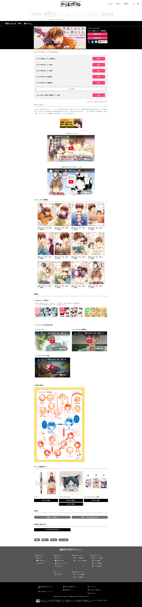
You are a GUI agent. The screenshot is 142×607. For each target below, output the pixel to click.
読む (98, 58)
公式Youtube (42, 560)
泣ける (54, 539)
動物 (37, 539)
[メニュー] (138, 3)
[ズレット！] (92, 14)
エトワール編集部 (98, 557)
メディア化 (63, 539)
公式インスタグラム (62, 563)
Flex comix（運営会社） (95, 590)
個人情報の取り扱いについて (46, 587)
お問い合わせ (92, 593)
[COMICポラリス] (49, 14)
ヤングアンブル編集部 (81, 560)
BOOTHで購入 (46, 500)
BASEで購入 (71, 504)
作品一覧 (110, 3)
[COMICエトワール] (78, 14)
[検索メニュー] (134, 3)
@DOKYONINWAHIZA (52, 529)
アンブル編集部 (79, 557)
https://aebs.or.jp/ (88, 601)
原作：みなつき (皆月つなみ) (90, 517)
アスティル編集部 (80, 574)
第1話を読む (97, 38)
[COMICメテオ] (35, 14)
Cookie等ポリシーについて (46, 591)
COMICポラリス (42, 19)
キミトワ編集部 (98, 563)
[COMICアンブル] (64, 14)
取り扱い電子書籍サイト (70, 586)
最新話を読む (97, 34)
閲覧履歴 (126, 3)
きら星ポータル (31, 19)
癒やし (45, 539)
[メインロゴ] (71, 3)
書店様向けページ (68, 590)
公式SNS (59, 574)
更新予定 (118, 3)
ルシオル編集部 (98, 566)
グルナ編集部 (97, 560)
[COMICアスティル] (107, 14)
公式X (40, 557)
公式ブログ (41, 563)
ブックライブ (92, 586)
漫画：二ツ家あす (52, 517)
